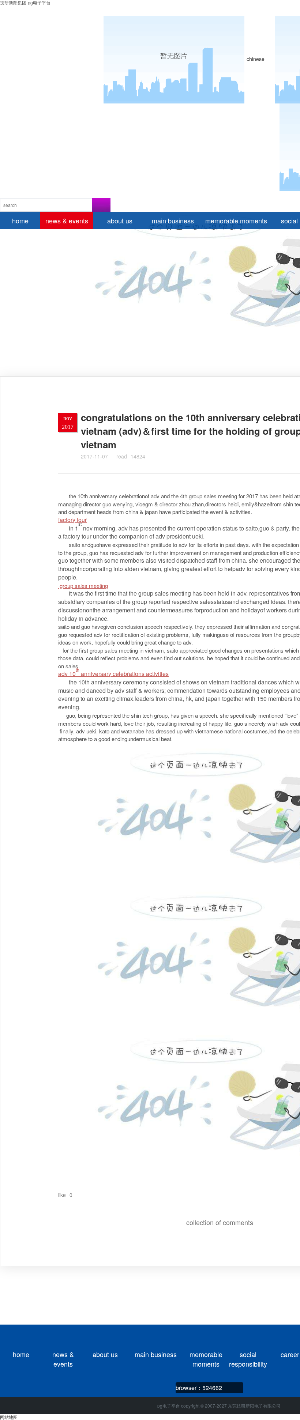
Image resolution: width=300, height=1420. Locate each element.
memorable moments (206, 1354)
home (21, 1354)
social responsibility (248, 1354)
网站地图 (9, 1417)
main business (156, 1354)
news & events (63, 1354)
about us (105, 1354)
